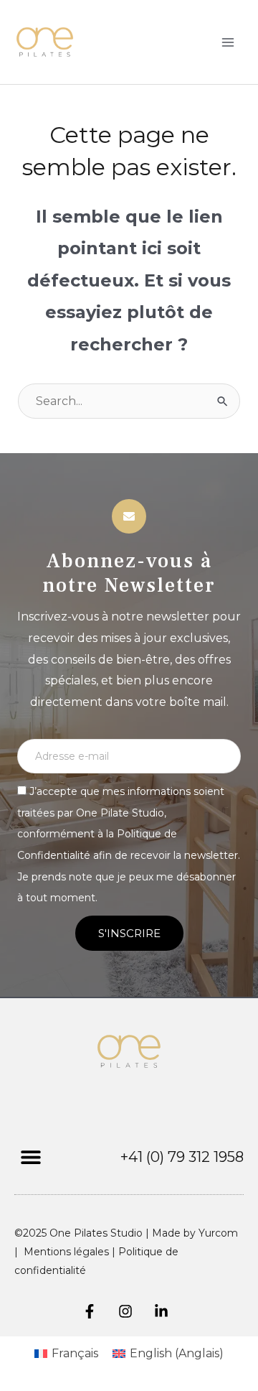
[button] (30, 1156)
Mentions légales (66, 1251)
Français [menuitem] (75, 1353)
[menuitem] (66, 1354)
